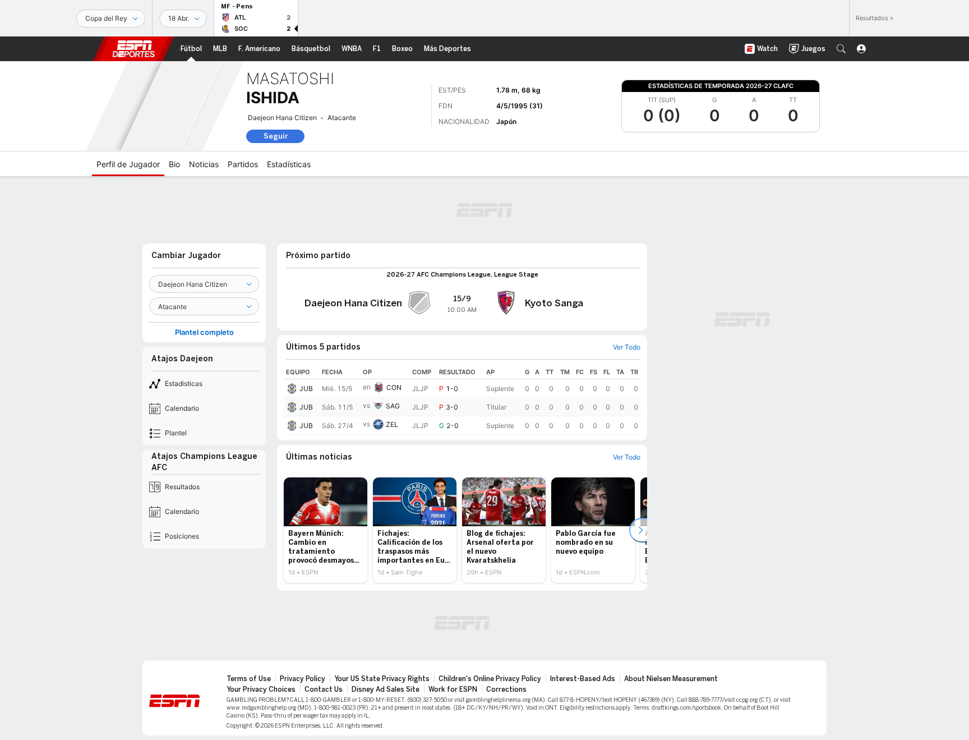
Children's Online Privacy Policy (490, 679)
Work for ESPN (452, 689)
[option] (325, 530)
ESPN (133, 48)
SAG (393, 406)
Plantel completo (204, 332)
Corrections (506, 689)
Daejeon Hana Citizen (282, 117)
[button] (841, 48)
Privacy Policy (302, 679)
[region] (462, 400)
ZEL (392, 424)
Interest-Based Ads (582, 679)
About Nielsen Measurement (671, 679)
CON (394, 387)
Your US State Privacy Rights (382, 679)
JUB (306, 388)
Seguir (276, 136)
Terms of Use (249, 679)
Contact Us (323, 689)
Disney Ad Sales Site (385, 689)
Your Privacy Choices (261, 689)
